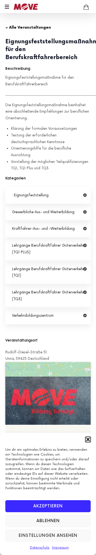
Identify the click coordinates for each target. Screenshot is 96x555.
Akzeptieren (48, 506)
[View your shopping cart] (86, 7)
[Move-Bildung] (25, 6)
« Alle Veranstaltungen (28, 27)
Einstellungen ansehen (48, 535)
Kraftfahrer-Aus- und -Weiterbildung (43, 229)
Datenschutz (39, 548)
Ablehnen (48, 520)
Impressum (60, 548)
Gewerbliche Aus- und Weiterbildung (43, 212)
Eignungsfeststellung (31, 195)
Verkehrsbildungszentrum (33, 315)
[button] (88, 439)
